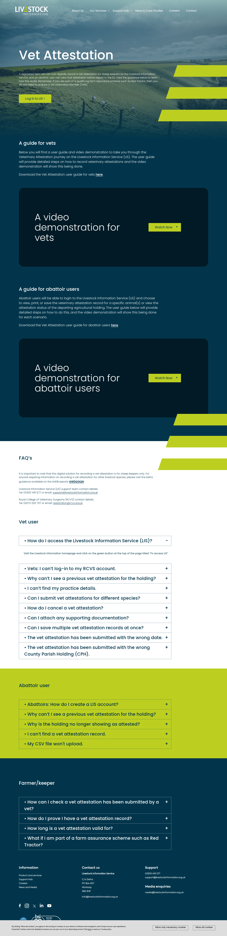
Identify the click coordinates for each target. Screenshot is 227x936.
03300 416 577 (152, 874)
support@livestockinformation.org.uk (75, 492)
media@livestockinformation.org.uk (164, 892)
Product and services (30, 875)
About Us (78, 11)
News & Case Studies (149, 11)
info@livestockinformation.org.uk (100, 897)
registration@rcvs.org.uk (68, 503)
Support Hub (121, 11)
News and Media (28, 887)
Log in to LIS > (35, 98)
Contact (191, 11)
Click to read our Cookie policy (97, 929)
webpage (76, 481)
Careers (174, 11)
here (99, 174)
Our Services (98, 11)
